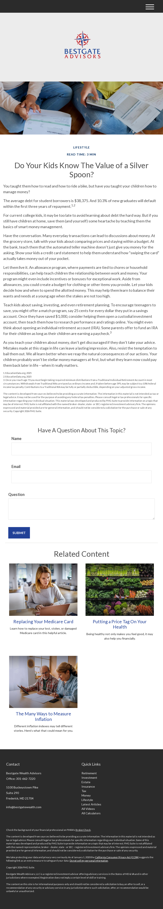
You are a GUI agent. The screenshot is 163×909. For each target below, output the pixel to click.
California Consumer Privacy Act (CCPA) (117, 857)
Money (86, 795)
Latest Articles (91, 804)
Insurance (88, 786)
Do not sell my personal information (89, 860)
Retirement (89, 773)
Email (16, 466)
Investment (89, 777)
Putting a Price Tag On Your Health (120, 624)
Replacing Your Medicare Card (43, 621)
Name (16, 438)
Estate (86, 782)
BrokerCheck (83, 830)
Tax (84, 791)
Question (16, 494)
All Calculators (91, 813)
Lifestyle (87, 800)
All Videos (88, 808)
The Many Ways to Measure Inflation (43, 716)
